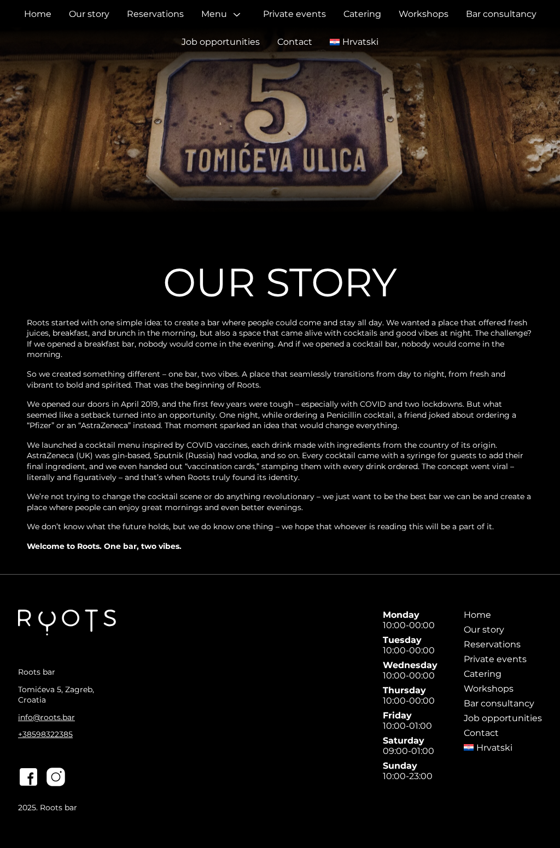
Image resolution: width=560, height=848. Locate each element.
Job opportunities (221, 42)
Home (37, 14)
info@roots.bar (46, 717)
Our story (89, 14)
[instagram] (55, 778)
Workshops (423, 14)
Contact (294, 42)
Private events (294, 14)
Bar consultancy (501, 14)
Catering (362, 14)
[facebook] (28, 778)
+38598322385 (45, 734)
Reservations (155, 14)
